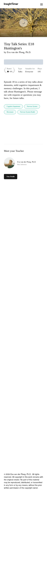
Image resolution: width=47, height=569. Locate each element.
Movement (10, 112)
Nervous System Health (27, 112)
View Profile (11, 176)
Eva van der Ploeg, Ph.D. (19, 52)
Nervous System (32, 106)
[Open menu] (41, 4)
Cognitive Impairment (13, 106)
